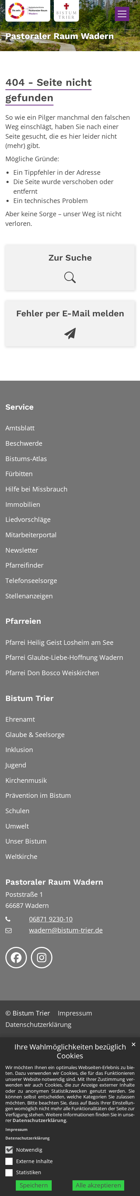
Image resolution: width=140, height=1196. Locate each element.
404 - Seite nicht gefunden (48, 90)
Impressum (16, 1129)
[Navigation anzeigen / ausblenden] (122, 14)
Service (19, 406)
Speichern (34, 1185)
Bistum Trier (29, 698)
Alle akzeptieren (98, 1185)
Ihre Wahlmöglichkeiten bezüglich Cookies (70, 1051)
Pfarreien (23, 621)
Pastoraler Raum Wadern (54, 882)
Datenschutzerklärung (39, 1120)
